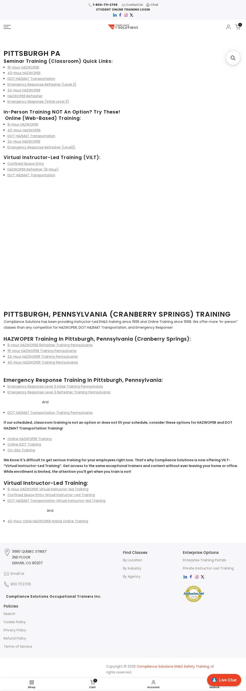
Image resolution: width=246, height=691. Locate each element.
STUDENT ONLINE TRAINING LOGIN (123, 9)
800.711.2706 (21, 584)
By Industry (132, 568)
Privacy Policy (15, 630)
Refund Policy (15, 638)
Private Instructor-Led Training (208, 568)
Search (9, 613)
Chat (154, 5)
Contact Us (134, 5)
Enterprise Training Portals (204, 560)
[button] (233, 58)
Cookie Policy (15, 622)
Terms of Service (18, 646)
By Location (132, 560)
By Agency (132, 576)
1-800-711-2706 (105, 5)
